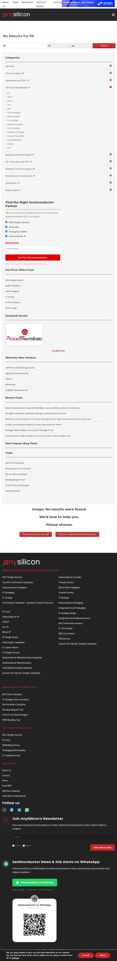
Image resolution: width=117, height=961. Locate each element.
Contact (57, 2)
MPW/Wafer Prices (11, 745)
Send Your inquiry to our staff (36, 534)
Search (104, 45)
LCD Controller (13, 128)
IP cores (6, 611)
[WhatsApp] (27, 810)
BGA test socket (66, 633)
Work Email (11, 243)
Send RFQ (7, 785)
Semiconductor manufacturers (16, 662)
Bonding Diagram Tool (15, 479)
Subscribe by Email (102, 847)
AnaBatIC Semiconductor (16, 390)
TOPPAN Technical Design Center (20, 367)
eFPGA (10, 97)
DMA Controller (13, 116)
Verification (13, 227)
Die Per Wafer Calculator (16, 474)
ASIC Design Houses (14, 280)
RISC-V (10, 101)
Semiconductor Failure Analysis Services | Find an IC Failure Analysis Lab (37, 435)
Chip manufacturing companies (17, 667)
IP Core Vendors (12, 302)
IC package (63, 597)
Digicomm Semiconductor (17, 373)
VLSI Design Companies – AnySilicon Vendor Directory (27, 602)
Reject (103, 955)
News (15, 2)
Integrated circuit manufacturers (74, 618)
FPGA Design (11, 308)
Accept (86, 955)
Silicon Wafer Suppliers (69, 587)
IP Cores (6, 740)
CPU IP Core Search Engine (17, 485)
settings (15, 958)
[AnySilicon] (20, 14)
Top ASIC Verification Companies (17, 582)
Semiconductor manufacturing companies (22, 657)
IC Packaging (8, 592)
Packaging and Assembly (13, 750)
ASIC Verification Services (70, 623)
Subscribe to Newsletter (14, 795)
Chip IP (5, 621)
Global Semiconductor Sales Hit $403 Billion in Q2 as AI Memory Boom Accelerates (42, 408)
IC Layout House (10, 647)
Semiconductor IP (17, 236)
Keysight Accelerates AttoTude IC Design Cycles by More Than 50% (35, 413)
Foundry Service (66, 582)
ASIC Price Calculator (14, 463)
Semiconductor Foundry (69, 577)
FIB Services (64, 638)
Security (10, 144)
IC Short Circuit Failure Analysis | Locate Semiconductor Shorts (33, 424)
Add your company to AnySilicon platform (77, 534)
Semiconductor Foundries (14, 587)
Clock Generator (14, 112)
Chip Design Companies (13, 642)
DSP (9, 108)
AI (8, 93)
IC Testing (9, 296)
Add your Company (11, 790)
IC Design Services (11, 652)
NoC (9, 147)
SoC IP (5, 626)
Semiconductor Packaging (70, 602)
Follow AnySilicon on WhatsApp (37, 882)
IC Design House (10, 637)
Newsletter (27, 2)
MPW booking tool (11, 719)
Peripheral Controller (16, 132)
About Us (6, 770)
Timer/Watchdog (14, 140)
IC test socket (65, 628)
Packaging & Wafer (17, 231)
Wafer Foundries (12, 285)
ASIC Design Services (19, 222)
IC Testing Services (11, 755)
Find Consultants (12, 490)
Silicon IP (6, 632)
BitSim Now (10, 384)
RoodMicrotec (58, 350)
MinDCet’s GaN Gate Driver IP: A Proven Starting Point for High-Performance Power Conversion (48, 419)
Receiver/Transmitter (15, 136)
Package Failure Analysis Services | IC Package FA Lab (29, 430)
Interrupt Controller (15, 124)
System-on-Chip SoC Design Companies (21, 672)
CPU (9, 105)
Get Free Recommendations (32, 257)
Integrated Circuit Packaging (72, 607)
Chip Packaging (12, 291)
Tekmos (8, 378)
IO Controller (12, 120)
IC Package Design (67, 613)
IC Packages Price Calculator (18, 468)
